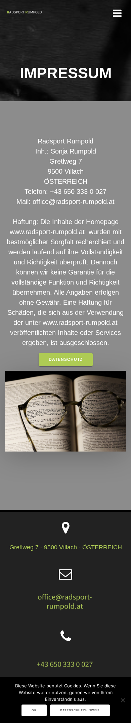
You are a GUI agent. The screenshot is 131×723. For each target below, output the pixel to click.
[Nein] (122, 700)
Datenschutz (66, 359)
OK (34, 710)
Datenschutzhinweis (80, 710)
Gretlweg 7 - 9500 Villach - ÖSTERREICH (65, 547)
